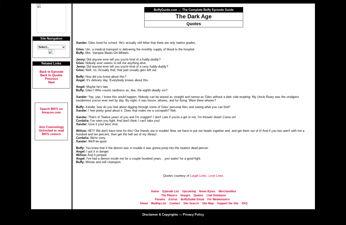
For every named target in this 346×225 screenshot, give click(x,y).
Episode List (170, 191)
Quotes (198, 195)
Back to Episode (51, 71)
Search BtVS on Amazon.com (51, 110)
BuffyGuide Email (192, 199)
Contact (174, 203)
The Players (169, 195)
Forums (160, 199)
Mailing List (158, 203)
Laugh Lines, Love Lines (206, 175)
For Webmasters (218, 199)
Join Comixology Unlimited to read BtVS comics (51, 130)
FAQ (244, 203)
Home (155, 191)
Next (51, 82)
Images (185, 195)
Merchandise (227, 191)
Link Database (216, 195)
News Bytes (207, 191)
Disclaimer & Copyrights (160, 214)
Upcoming (189, 191)
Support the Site (227, 203)
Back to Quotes (51, 75)
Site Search (191, 203)
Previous (51, 78)
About (144, 203)
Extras (173, 199)
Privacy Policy (193, 214)
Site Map (208, 203)
